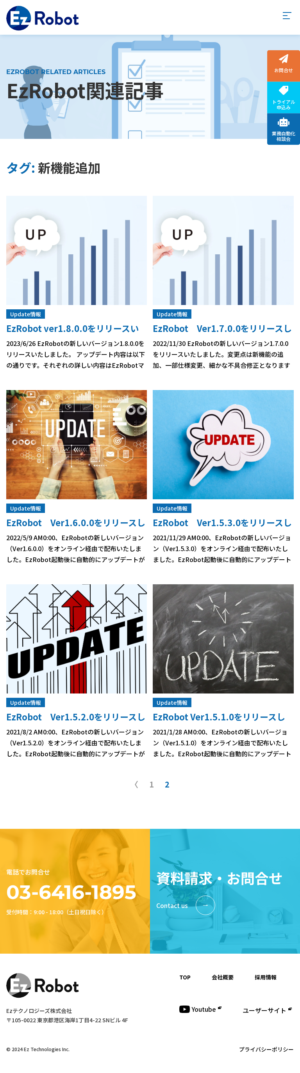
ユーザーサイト (264, 1010)
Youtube (204, 1009)
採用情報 (266, 977)
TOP (185, 977)
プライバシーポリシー (266, 1049)
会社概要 (223, 977)
